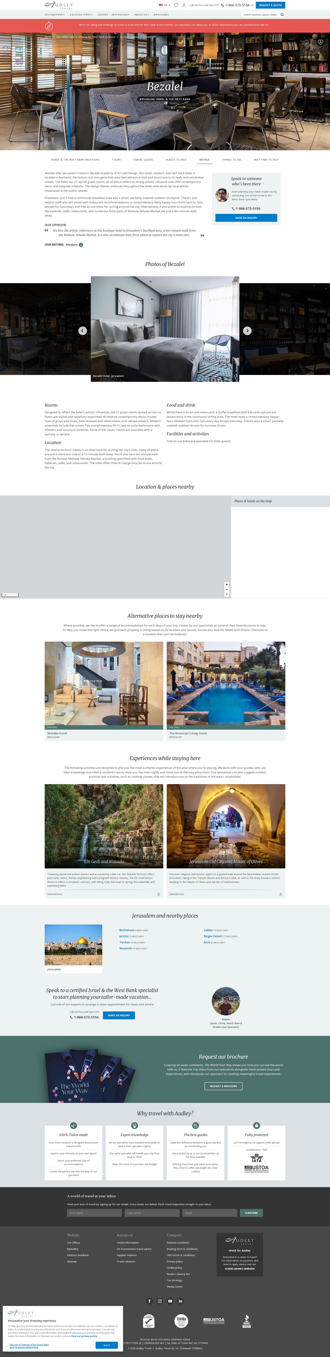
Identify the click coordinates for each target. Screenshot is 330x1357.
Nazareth (125, 948)
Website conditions (178, 1242)
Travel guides (143, 159)
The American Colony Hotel (188, 733)
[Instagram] (159, 1301)
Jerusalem (54, 969)
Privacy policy (175, 1261)
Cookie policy (174, 1267)
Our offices (73, 1242)
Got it (107, 1345)
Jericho (124, 936)
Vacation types (80, 14)
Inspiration (120, 14)
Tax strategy (174, 1280)
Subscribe (251, 1212)
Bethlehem (126, 930)
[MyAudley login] (184, 5)
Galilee (208, 930)
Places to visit (176, 159)
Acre (207, 942)
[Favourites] (176, 5)
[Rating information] (81, 245)
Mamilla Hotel (57, 733)
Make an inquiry (246, 217)
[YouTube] (170, 1301)
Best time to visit (266, 159)
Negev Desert (213, 936)
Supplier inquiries (127, 1255)
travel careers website (240, 1268)
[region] (115, 547)
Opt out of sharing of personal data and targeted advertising (29, 1346)
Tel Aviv (124, 942)
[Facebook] (149, 1301)
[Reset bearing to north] (226, 594)
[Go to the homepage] (59, 5)
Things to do (231, 159)
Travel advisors (126, 1261)
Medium (71, 245)
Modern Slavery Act (178, 1274)
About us (140, 14)
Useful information (128, 1242)
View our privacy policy (84, 1336)
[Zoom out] (226, 589)
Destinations (54, 14)
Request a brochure (223, 1086)
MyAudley (73, 1249)
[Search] (282, 15)
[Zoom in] (226, 584)
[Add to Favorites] (320, 42)
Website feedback (78, 1255)
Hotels (205, 159)
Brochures (161, 14)
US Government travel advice (134, 1249)
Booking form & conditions (182, 1249)
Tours (116, 159)
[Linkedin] (180, 1301)
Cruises (103, 14)
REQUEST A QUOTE (270, 5)
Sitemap (72, 1261)
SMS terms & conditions (181, 1255)
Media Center (175, 1286)
